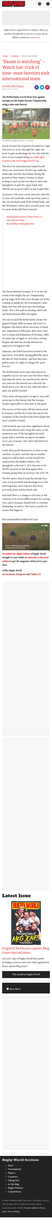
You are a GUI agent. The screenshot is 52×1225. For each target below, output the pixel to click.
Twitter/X (35, 574)
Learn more (35, 37)
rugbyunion (28, 223)
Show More (15, 989)
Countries (15, 56)
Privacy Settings (13, 1212)
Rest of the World (29, 56)
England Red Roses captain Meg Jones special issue (25, 950)
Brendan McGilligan (13, 86)
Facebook (9, 574)
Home (5, 56)
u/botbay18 (14, 223)
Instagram (20, 574)
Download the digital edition (16, 553)
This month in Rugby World (26, 974)
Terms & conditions (31, 1208)
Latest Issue (16, 896)
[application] (26, 536)
